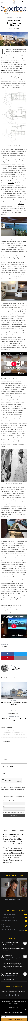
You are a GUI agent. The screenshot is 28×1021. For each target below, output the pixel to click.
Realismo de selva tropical (11, 975)
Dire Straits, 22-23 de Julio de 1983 (8, 930)
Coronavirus (6, 844)
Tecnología (10, 862)
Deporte (12, 844)
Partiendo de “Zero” (14, 712)
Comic (4, 841)
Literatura (18, 850)
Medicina (5, 853)
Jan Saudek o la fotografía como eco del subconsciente (8, 925)
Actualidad (7, 834)
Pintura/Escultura (18, 855)
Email (4, 806)
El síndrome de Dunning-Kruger (8, 914)
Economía (9, 846)
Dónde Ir (5, 846)
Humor (22, 848)
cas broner (4, 646)
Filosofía (6, 848)
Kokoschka (11, 183)
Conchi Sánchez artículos (14, 841)
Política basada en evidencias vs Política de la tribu (14, 719)
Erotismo (19, 846)
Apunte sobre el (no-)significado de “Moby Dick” (13, 958)
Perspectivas (11, 855)
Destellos (18, 843)
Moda (10, 853)
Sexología (5, 862)
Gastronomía (18, 848)
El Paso (21, 68)
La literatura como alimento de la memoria (14, 900)
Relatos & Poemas (15, 860)
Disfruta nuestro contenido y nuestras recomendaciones (14, 1013)
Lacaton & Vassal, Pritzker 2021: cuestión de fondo (14, 703)
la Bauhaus (21, 204)
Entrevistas (14, 846)
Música (14, 853)
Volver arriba (12, 1007)
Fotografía (13, 848)
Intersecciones (8, 850)
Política (10, 858)
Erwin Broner (16, 51)
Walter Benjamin (14, 277)
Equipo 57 (4, 70)
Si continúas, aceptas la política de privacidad (14, 812)
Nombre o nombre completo (9, 800)
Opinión (19, 853)
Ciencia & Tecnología (10, 839)
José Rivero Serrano (15, 28)
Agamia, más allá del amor (7, 917)
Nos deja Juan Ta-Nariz (10, 944)
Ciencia (18, 837)
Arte (22, 834)
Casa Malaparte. (8, 577)
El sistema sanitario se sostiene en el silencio (9, 921)
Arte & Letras (9, 836)
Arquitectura (10, 17)
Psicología (16, 858)
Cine (20, 839)
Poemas (5, 858)
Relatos (5, 860)
